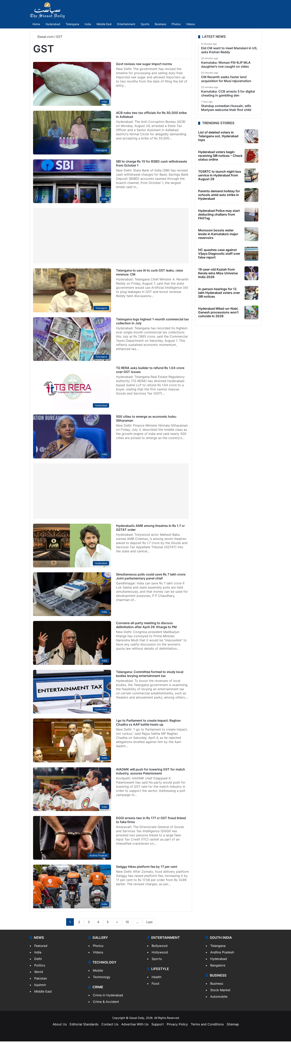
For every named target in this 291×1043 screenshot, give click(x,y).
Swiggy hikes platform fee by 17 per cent (146, 867)
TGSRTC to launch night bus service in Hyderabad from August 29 (219, 175)
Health (156, 977)
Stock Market (220, 990)
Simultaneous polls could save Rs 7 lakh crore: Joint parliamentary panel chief (151, 576)
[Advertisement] (111, 235)
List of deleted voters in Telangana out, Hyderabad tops (218, 136)
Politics (39, 965)
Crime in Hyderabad (108, 995)
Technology (101, 977)
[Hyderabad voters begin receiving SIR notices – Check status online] (251, 156)
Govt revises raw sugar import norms (144, 64)
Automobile (218, 997)
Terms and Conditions (207, 1024)
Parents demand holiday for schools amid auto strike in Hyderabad (219, 195)
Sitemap (233, 1024)
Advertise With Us (134, 1024)
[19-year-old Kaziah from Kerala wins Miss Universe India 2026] (251, 273)
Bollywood (159, 946)
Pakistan (40, 978)
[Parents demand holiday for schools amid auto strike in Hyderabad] (251, 195)
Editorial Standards (84, 1024)
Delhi (38, 959)
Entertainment (126, 24)
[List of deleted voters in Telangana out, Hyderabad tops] (251, 136)
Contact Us (109, 1024)
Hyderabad (53, 24)
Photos (176, 24)
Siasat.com (45, 37)
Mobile (98, 970)
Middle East (104, 24)
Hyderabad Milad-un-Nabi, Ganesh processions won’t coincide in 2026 (218, 312)
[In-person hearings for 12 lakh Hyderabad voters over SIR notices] (251, 293)
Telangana (72, 24)
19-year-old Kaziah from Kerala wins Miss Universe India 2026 (218, 273)
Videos (190, 24)
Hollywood (160, 952)
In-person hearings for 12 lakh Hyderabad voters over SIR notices (219, 292)
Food (155, 983)
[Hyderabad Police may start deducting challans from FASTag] (251, 214)
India (88, 24)
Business (160, 24)
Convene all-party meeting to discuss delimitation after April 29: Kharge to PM (146, 625)
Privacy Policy (177, 1024)
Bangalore (217, 965)
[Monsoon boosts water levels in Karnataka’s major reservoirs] (251, 234)
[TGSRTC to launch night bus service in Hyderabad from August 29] (251, 175)
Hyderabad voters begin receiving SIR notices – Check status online (220, 155)
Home (36, 24)
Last (149, 922)
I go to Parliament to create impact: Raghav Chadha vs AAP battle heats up (148, 722)
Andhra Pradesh (222, 952)
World (38, 972)
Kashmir (40, 985)
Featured (40, 946)
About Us (60, 1024)
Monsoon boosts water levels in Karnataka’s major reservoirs (218, 234)
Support (157, 1024)
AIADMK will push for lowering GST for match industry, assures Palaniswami (150, 771)
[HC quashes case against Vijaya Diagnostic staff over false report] (251, 254)
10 (127, 922)
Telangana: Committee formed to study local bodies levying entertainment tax (149, 674)
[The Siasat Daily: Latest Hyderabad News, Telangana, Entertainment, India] (47, 10)
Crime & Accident (106, 1002)
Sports (145, 24)
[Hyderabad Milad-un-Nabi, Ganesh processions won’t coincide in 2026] (251, 312)
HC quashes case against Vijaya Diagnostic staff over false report (219, 253)
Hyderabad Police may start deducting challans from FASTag (219, 214)
